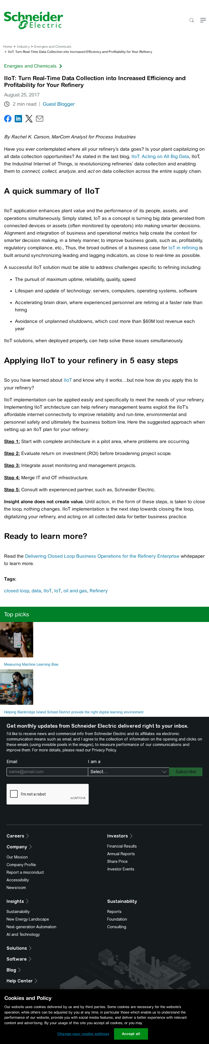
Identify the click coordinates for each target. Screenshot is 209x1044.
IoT (57, 590)
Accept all (131, 1034)
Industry (23, 46)
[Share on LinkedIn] (18, 120)
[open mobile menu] (203, 20)
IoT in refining (183, 247)
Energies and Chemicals (52, 46)
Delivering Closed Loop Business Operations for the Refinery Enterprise (102, 556)
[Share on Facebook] (7, 120)
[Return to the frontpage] (31, 20)
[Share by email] (39, 120)
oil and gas (75, 590)
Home (7, 46)
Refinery (99, 590)
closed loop (16, 590)
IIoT (68, 380)
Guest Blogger (59, 104)
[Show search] (191, 20)
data (36, 590)
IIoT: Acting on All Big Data (160, 156)
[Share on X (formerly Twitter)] (29, 120)
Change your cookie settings (83, 1034)
